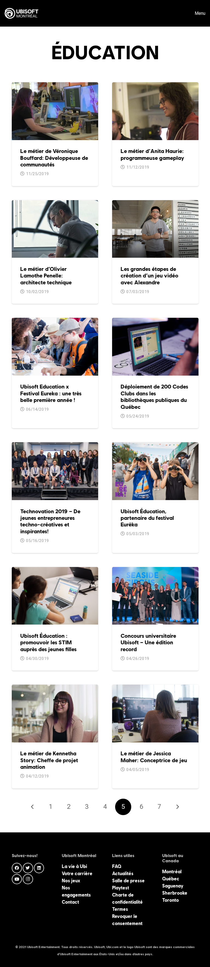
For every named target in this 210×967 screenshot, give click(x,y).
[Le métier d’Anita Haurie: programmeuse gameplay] (155, 86)
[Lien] (21, 13)
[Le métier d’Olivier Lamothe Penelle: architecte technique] (55, 203)
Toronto (170, 900)
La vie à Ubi (74, 866)
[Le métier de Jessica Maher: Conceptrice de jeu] (155, 688)
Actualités (122, 873)
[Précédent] (32, 807)
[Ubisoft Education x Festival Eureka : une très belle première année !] (55, 321)
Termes (120, 909)
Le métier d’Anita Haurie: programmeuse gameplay (152, 154)
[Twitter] (28, 868)
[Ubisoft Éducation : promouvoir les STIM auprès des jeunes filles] (55, 570)
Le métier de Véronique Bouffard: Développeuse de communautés (54, 158)
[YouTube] (17, 879)
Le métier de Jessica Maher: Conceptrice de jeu (154, 756)
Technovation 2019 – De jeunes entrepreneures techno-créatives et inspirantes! (50, 521)
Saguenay (172, 886)
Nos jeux (71, 880)
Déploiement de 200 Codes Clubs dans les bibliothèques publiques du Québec (154, 396)
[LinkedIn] (39, 868)
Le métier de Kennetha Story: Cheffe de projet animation (49, 760)
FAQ (116, 866)
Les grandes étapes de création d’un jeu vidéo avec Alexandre (149, 276)
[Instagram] (28, 879)
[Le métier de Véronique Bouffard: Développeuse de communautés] (55, 86)
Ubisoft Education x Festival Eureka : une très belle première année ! (50, 393)
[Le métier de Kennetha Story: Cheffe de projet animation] (55, 688)
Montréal (172, 871)
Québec (170, 878)
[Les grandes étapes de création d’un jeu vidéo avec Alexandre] (155, 203)
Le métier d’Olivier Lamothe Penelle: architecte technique (46, 276)
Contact (70, 902)
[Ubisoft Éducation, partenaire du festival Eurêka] (155, 446)
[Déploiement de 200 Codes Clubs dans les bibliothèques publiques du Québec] (155, 321)
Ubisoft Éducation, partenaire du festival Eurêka (147, 518)
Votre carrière (77, 873)
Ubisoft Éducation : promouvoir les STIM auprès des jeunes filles (48, 643)
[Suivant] (177, 807)
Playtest (120, 888)
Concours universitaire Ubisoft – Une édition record (148, 643)
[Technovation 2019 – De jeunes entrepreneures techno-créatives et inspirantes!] (55, 446)
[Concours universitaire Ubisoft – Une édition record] (155, 570)
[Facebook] (17, 868)
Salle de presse (128, 880)
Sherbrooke (174, 893)
